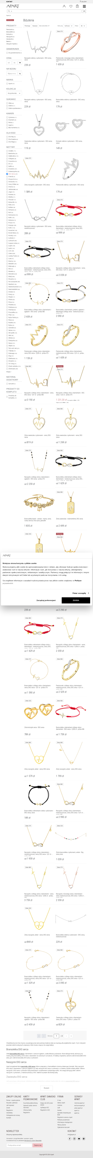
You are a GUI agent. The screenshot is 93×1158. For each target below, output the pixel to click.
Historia (59, 1105)
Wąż (11, 356)
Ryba (11, 325)
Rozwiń (46, 1088)
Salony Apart (61, 1103)
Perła (11, 122)
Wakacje (13, 353)
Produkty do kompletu (13, 397)
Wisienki (12, 361)
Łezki (12, 248)
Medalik (12, 263)
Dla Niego (12, 142)
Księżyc (12, 225)
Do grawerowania (15, 53)
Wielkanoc (13, 358)
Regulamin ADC (45, 1110)
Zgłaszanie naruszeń (63, 1127)
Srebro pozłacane (15, 108)
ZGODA (76, 600)
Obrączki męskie (11, 44)
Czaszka (13, 161)
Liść (11, 251)
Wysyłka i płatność (11, 1103)
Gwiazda (13, 181)
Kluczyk (12, 199)
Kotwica (12, 220)
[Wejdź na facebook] (69, 1138)
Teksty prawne (61, 1125)
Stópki (12, 345)
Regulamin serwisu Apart (64, 1117)
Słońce (12, 338)
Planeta (12, 304)
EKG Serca (13, 174)
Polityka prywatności (63, 1120)
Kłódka (12, 197)
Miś (11, 269)
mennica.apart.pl (79, 1103)
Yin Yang (12, 363)
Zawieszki (9, 39)
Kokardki (13, 202)
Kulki (12, 228)
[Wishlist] (70, 6)
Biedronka (13, 153)
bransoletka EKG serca (17, 1054)
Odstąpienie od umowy (13, 1115)
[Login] (64, 6)
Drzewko (13, 169)
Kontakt (8, 1118)
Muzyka (12, 279)
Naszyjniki (10, 36)
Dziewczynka (14, 171)
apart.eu (76, 1113)
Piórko (12, 299)
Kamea (12, 194)
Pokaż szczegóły (79, 593)
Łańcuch (13, 240)
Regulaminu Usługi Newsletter (33, 1140)
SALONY (84, 1)
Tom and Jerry (14, 348)
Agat (11, 125)
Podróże (12, 310)
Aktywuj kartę (27, 1110)
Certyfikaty (9, 1113)
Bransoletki (10, 32)
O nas (59, 1100)
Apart (11, 83)
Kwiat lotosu (13, 233)
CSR (58, 1108)
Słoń (11, 335)
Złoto (11, 103)
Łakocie (12, 238)
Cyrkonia (12, 117)
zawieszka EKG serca (72, 1081)
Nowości (35, 26)
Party (11, 294)
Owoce (12, 292)
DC (11, 164)
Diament (12, 120)
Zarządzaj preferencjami (46, 600)
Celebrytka (13, 156)
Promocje (27, 26)
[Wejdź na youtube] (79, 1138)
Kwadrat (13, 230)
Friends (12, 176)
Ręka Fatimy (13, 317)
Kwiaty (12, 235)
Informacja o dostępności (64, 1122)
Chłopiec (12, 158)
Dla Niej (12, 137)
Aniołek (12, 151)
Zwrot (8, 1108)
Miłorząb (12, 266)
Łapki (12, 246)
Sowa (12, 343)
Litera (12, 253)
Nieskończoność (15, 287)
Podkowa (13, 307)
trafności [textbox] (67, 26)
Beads (8, 41)
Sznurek (12, 384)
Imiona (12, 187)
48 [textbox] (81, 26)
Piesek (12, 297)
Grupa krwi (13, 179)
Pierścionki (10, 29)
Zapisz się (37, 1145)
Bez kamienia (14, 127)
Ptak (11, 315)
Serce (12, 330)
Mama (12, 261)
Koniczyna (13, 215)
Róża (11, 320)
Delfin (11, 166)
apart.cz (76, 1110)
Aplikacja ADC (44, 1107)
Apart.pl (8, 15)
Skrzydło (13, 333)
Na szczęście (14, 281)
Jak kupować (10, 1105)
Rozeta (12, 322)
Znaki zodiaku (15, 366)
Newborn (12, 284)
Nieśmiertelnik (14, 289)
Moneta (12, 271)
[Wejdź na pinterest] (83, 1138)
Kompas (12, 210)
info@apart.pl (72, 1134)
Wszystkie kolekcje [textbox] (13, 93)
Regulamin (9, 1110)
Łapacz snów (14, 243)
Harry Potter (13, 184)
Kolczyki (9, 34)
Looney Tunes (14, 256)
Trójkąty (12, 351)
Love (11, 258)
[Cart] (77, 6)
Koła (12, 205)
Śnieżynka (13, 340)
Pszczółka (13, 312)
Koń (11, 212)
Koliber (12, 207)
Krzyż (12, 222)
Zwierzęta (13, 369)
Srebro (12, 106)
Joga (12, 192)
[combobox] (14, 93)
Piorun (11, 302)
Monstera (13, 274)
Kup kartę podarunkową (30, 1103)
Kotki (11, 217)
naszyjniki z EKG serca (28, 1066)
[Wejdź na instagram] (74, 1138)
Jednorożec (13, 189)
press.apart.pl (78, 1108)
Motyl (12, 276)
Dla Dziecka (13, 139)
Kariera (59, 1110)
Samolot (12, 328)
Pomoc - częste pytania (13, 1100)
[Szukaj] (20, 63)
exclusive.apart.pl (79, 1105)
